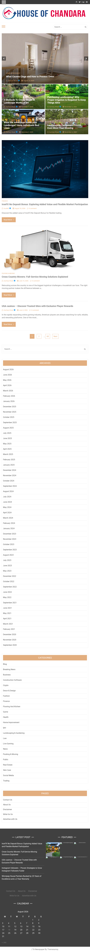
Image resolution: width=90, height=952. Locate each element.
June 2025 (7, 438)
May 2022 (7, 597)
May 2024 (7, 507)
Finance (5, 201)
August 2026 (8, 369)
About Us (7, 805)
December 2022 (9, 576)
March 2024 (8, 518)
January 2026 (9, 401)
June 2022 (7, 592)
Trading (6, 781)
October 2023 (8, 544)
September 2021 (10, 603)
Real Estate (7, 765)
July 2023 (7, 560)
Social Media (8, 775)
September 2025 (10, 422)
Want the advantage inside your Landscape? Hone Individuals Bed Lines (21, 125)
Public (5, 759)
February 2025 (9, 459)
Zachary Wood (13, 80)
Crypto (5, 685)
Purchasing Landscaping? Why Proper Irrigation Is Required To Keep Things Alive (66, 100)
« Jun (4, 942)
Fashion (6, 696)
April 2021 (7, 618)
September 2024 (10, 486)
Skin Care (7, 770)
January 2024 (9, 528)
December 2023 (9, 534)
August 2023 (8, 555)
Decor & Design (9, 691)
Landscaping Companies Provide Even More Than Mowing (64, 126)
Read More (8, 220)
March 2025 (8, 454)
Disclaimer (7, 809)
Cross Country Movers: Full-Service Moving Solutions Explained (35, 276)
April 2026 (7, 385)
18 (9, 930)
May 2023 (7, 571)
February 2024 (9, 523)
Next (55, 336)
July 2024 (7, 497)
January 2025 (9, 465)
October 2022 (8, 581)
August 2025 (8, 428)
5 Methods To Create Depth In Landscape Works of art (19, 101)
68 (48, 336)
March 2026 (8, 391)
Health (5, 717)
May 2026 (7, 380)
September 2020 (10, 645)
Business (7, 675)
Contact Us (7, 800)
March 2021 (8, 624)
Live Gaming (8, 743)
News (5, 749)
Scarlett (6, 208)
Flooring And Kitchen (11, 706)
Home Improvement (13, 73)
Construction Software (12, 680)
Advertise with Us (10, 819)
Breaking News (9, 669)
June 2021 (7, 608)
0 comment (33, 208)
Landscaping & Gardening (13, 733)
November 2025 (9, 412)
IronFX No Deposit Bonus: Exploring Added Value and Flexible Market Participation (45, 204)
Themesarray (52, 949)
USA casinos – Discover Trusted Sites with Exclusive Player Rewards (37, 306)
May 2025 (7, 444)
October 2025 (8, 417)
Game (5, 712)
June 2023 (7, 565)
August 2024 (8, 491)
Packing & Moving (8, 273)
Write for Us (8, 814)
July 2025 (7, 433)
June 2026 (7, 375)
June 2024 (7, 502)
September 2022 (10, 587)
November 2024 (9, 475)
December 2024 (9, 470)
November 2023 (9, 539)
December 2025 (9, 406)
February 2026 (9, 396)
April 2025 (7, 449)
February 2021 (9, 629)
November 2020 (9, 640)
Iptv (4, 728)
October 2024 (8, 481)
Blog (5, 664)
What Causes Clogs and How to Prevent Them (30, 76)
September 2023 (10, 550)
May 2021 (7, 613)
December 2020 (9, 634)
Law (5, 738)
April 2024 (7, 512)
